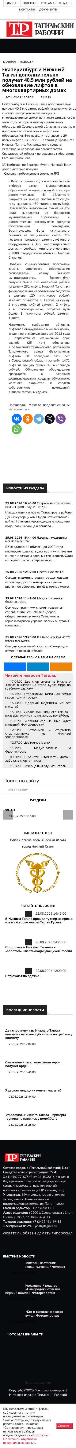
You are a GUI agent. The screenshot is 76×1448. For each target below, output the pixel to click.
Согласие (41, 1435)
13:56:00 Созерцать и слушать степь (38, 766)
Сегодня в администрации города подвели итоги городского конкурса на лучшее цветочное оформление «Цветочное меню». (37, 582)
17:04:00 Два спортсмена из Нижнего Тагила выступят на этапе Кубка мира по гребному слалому (38, 684)
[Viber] (61, 419)
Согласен (64, 1425)
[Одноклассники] (51, 16)
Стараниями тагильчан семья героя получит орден (38, 505)
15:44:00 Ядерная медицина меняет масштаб (38, 704)
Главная (12, 3)
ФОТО (10, 810)
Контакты (27, 9)
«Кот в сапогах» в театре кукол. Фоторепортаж (44, 1313)
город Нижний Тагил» (38, 846)
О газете (65, 3)
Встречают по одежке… (23, 976)
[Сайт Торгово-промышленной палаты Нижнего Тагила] (38, 873)
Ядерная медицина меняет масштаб (33, 1090)
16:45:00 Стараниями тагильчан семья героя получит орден (38, 695)
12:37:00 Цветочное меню (30, 742)
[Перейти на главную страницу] (39, 29)
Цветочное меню (50, 572)
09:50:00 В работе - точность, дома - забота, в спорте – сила (38, 758)
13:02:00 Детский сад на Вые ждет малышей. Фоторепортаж (38, 722)
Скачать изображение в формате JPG (31, 173)
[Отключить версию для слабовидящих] (32, 16)
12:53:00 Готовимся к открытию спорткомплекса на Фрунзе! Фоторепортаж (38, 733)
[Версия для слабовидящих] (25, 16)
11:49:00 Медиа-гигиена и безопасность (38, 749)
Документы (48, 9)
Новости (30, 3)
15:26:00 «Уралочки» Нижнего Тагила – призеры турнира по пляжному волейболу (38, 713)
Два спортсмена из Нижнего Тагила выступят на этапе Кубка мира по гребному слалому (38, 1034)
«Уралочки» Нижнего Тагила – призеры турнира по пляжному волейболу (35, 1116)
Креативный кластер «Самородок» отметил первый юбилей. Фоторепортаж (32, 1289)
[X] (50, 419)
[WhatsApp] (17, 429)
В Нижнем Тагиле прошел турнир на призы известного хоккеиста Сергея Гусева (38, 920)
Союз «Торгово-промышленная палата (38, 840)
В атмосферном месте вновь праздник (38, 639)
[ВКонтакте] (38, 16)
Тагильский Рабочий (52, 1394)
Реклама (47, 3)
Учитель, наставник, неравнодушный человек (45, 1264)
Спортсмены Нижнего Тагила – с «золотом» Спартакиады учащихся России (38, 949)
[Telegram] (45, 16)
